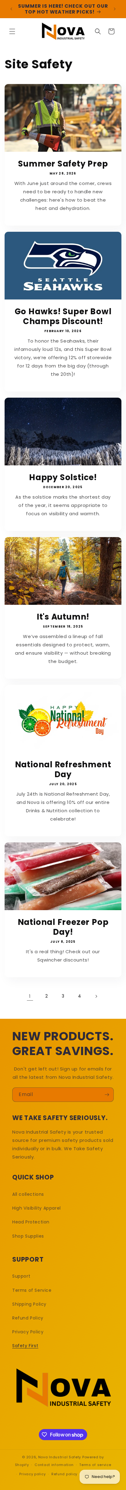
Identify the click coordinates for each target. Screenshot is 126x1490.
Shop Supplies (28, 1236)
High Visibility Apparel (36, 1208)
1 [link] (30, 996)
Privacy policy (32, 1474)
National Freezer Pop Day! (63, 927)
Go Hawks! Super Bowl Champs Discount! (63, 316)
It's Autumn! (63, 617)
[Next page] (96, 996)
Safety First (25, 1346)
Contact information (54, 1464)
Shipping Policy (29, 1304)
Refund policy (64, 1474)
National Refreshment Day (63, 769)
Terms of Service (32, 1290)
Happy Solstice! (63, 477)
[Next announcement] (114, 9)
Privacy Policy (27, 1332)
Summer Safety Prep (63, 164)
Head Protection (31, 1222)
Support (21, 1276)
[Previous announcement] (11, 9)
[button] (12, 31)
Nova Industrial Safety (59, 1457)
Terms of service (95, 1464)
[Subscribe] (106, 1094)
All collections (28, 1194)
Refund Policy (27, 1318)
